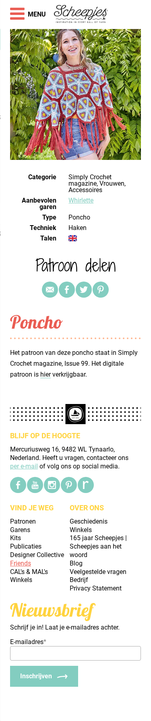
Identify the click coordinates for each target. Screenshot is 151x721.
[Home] (81, 14)
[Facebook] (18, 485)
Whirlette (80, 200)
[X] (84, 290)
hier (45, 374)
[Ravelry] (86, 485)
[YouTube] (35, 485)
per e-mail (24, 466)
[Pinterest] (101, 290)
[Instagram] (52, 485)
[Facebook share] (67, 290)
